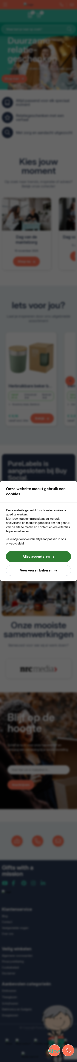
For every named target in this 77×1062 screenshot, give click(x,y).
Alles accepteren (36, 556)
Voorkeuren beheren (36, 570)
